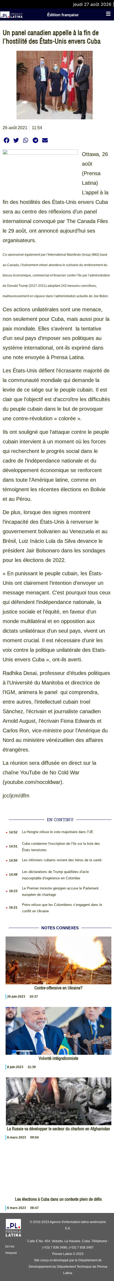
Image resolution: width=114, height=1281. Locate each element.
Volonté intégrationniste (58, 1058)
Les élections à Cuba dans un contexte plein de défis (58, 1199)
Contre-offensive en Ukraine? (58, 987)
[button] (6, 140)
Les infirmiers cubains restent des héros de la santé (62, 860)
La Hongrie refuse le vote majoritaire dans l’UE (57, 832)
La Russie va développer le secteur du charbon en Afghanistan (58, 1128)
